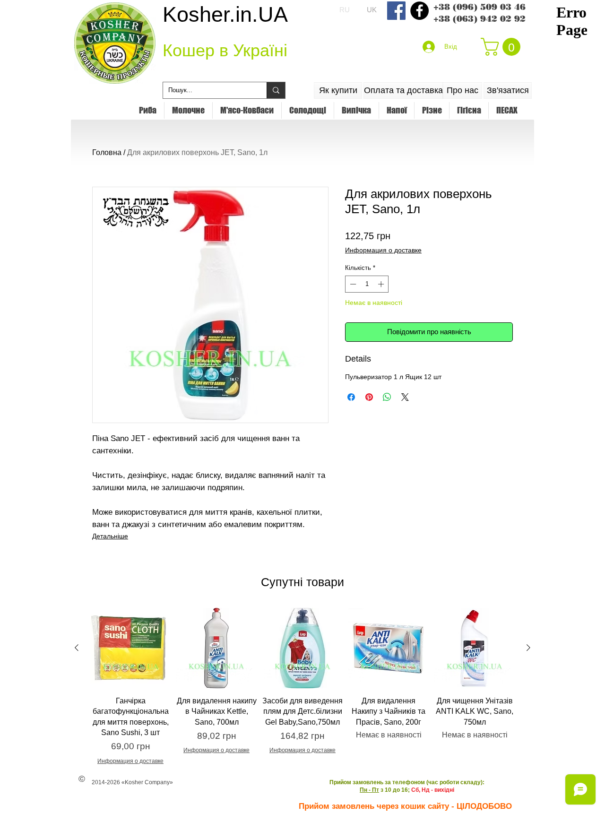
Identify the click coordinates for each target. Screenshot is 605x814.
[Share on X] (405, 397)
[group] (302, 686)
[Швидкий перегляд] (130, 648)
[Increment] (382, 284)
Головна (106, 152)
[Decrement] (352, 284)
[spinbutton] (367, 284)
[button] (503, 47)
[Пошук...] (276, 90)
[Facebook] (396, 10)
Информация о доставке (383, 250)
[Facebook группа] (419, 10)
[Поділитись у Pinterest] (369, 397)
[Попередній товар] (76, 647)
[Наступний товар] (528, 647)
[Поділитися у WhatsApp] (387, 397)
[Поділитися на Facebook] (351, 397)
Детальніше (110, 536)
